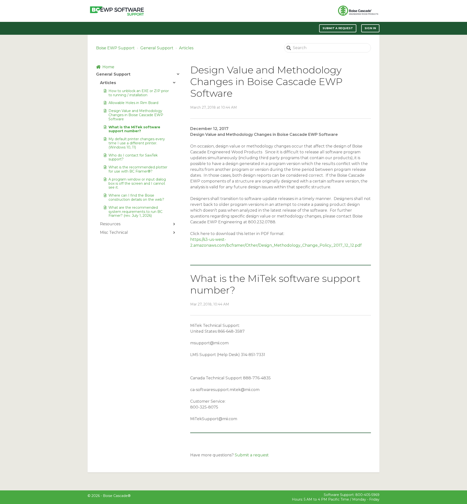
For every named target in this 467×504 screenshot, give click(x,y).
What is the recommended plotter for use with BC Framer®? (137, 169)
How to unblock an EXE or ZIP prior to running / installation (138, 93)
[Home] (117, 11)
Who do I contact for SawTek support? (133, 157)
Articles (186, 48)
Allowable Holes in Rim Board (133, 103)
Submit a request (338, 28)
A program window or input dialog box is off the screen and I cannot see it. (137, 183)
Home (108, 67)
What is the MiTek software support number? (134, 129)
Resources (110, 224)
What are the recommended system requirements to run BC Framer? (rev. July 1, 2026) (135, 211)
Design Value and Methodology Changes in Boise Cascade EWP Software (135, 115)
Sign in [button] (370, 28)
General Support (156, 48)
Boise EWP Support (115, 48)
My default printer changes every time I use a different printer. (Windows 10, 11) (136, 143)
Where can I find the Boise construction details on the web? (136, 197)
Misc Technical (114, 232)
